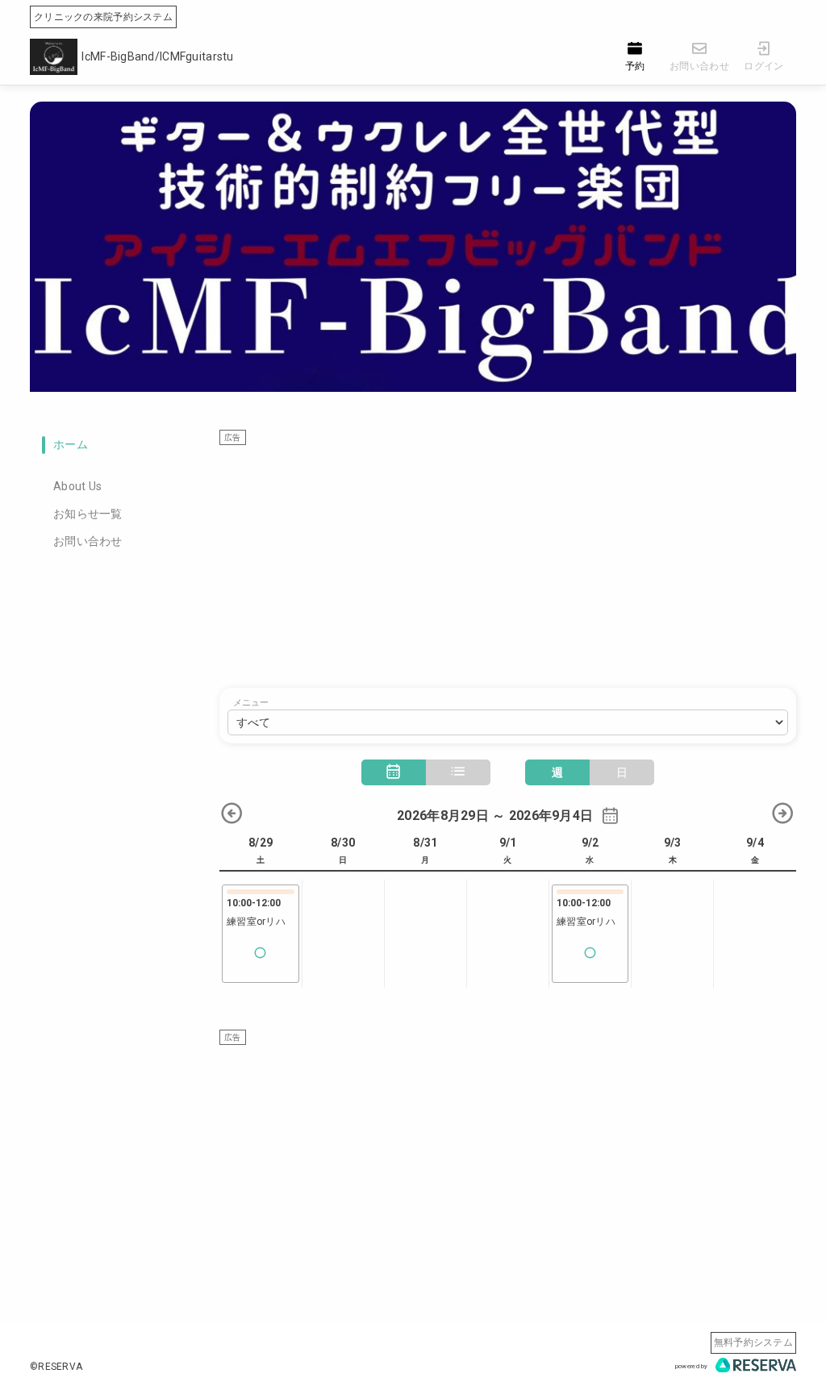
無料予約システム (753, 1342)
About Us (77, 486)
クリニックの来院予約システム (103, 17)
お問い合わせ (88, 541)
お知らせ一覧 (88, 513)
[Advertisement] (507, 559)
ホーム (70, 444)
